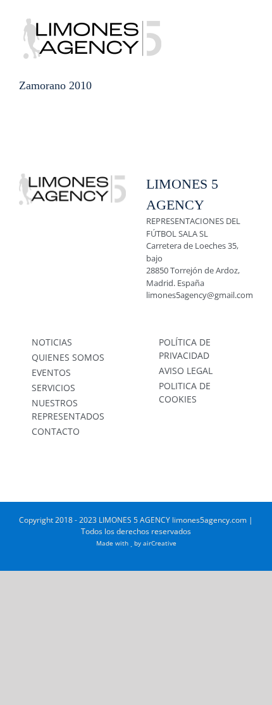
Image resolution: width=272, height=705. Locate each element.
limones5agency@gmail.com (199, 295)
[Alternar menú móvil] (248, 19)
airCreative (159, 543)
